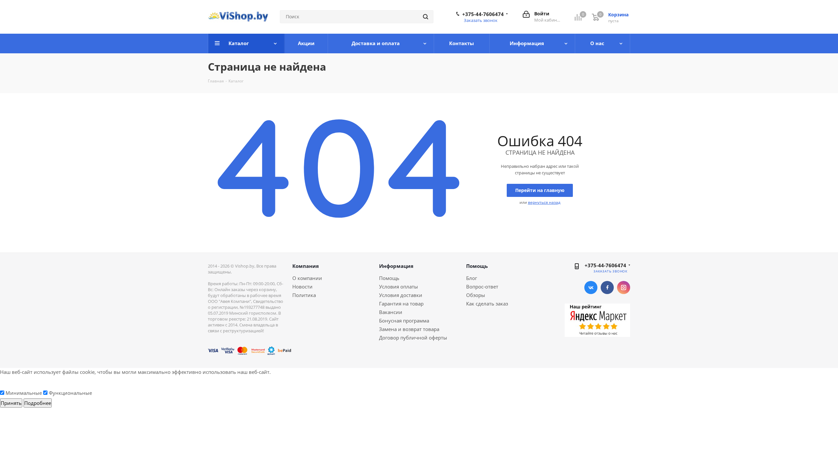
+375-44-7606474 (483, 14)
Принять (11, 403)
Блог (471, 278)
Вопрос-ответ (482, 286)
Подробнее (37, 403)
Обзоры (475, 295)
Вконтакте (590, 287)
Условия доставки (400, 295)
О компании (307, 278)
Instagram (623, 287)
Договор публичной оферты (413, 337)
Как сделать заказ (487, 303)
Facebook (607, 287)
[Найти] (425, 16)
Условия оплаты (398, 286)
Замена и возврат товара (409, 329)
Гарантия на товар (401, 303)
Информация (396, 266)
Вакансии (390, 312)
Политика (304, 295)
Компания (305, 266)
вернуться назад (544, 202)
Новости (302, 286)
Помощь (389, 278)
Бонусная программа (404, 320)
